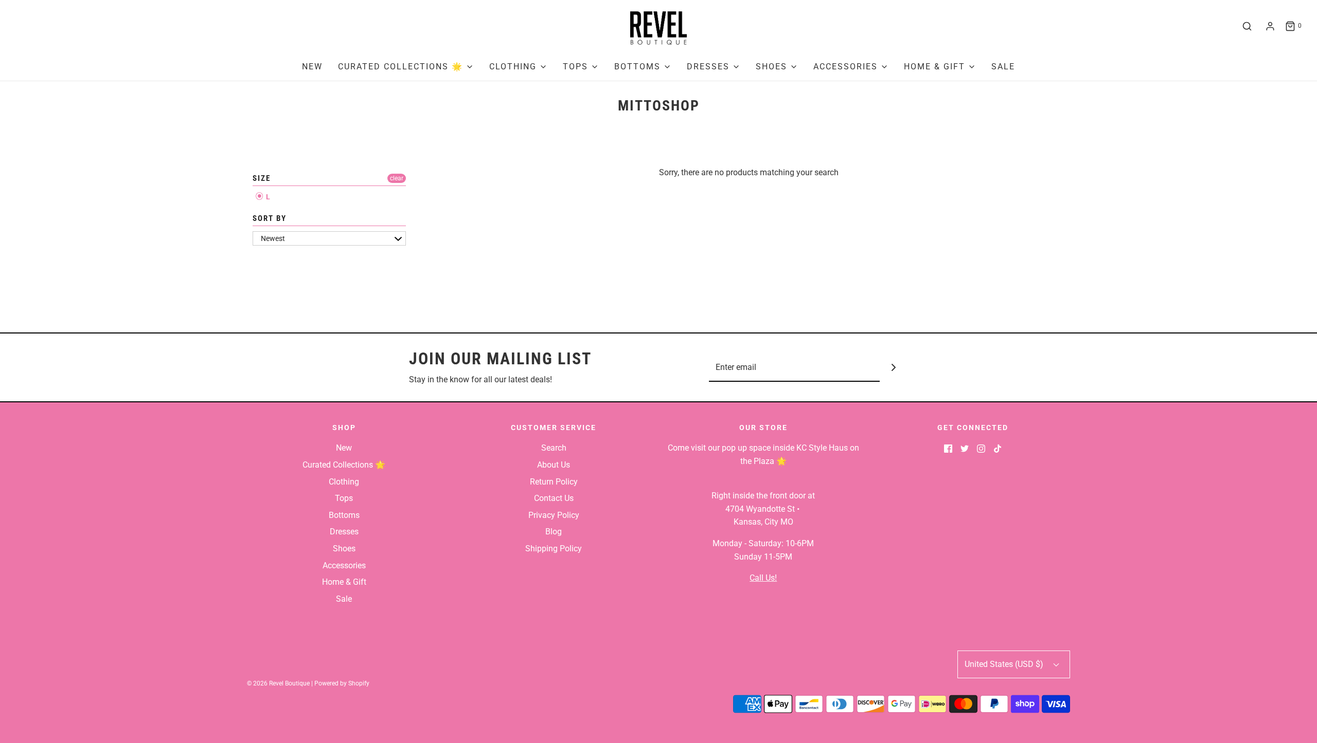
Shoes (344, 548)
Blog (553, 531)
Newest (273, 238)
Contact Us (554, 498)
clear (396, 178)
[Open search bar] (1247, 26)
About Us (553, 465)
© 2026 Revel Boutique (278, 683)
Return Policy (554, 482)
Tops (344, 498)
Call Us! (763, 578)
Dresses (344, 531)
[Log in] (1270, 26)
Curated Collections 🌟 (343, 465)
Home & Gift (344, 582)
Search (553, 448)
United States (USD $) (1005, 664)
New (312, 66)
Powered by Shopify (341, 683)
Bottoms (344, 515)
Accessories (344, 565)
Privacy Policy (553, 515)
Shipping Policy (553, 548)
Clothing (344, 482)
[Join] (894, 368)
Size (262, 178)
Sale (1003, 66)
